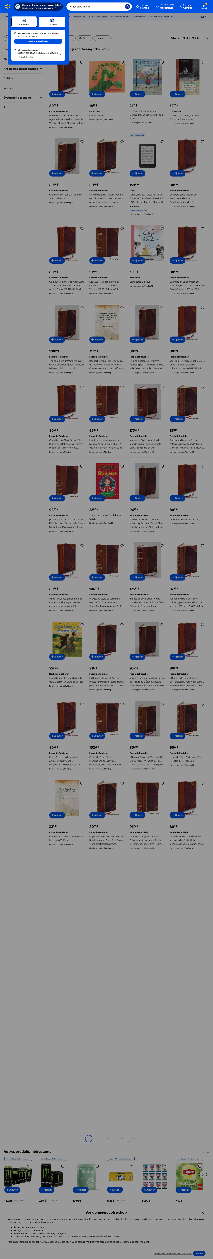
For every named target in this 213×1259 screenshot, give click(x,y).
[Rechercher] (127, 6)
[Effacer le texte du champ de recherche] (120, 6)
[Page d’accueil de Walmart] (8, 6)
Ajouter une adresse (38, 41)
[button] (165, 6)
